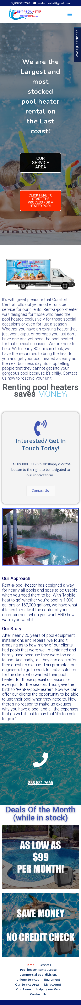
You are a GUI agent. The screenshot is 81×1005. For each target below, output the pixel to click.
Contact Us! (40, 490)
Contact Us (38, 994)
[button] (40, 163)
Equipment (52, 979)
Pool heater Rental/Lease (38, 970)
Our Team (23, 989)
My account (52, 984)
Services (45, 965)
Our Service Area (27, 984)
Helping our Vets (48, 989)
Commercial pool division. (38, 975)
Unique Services (27, 979)
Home (30, 965)
